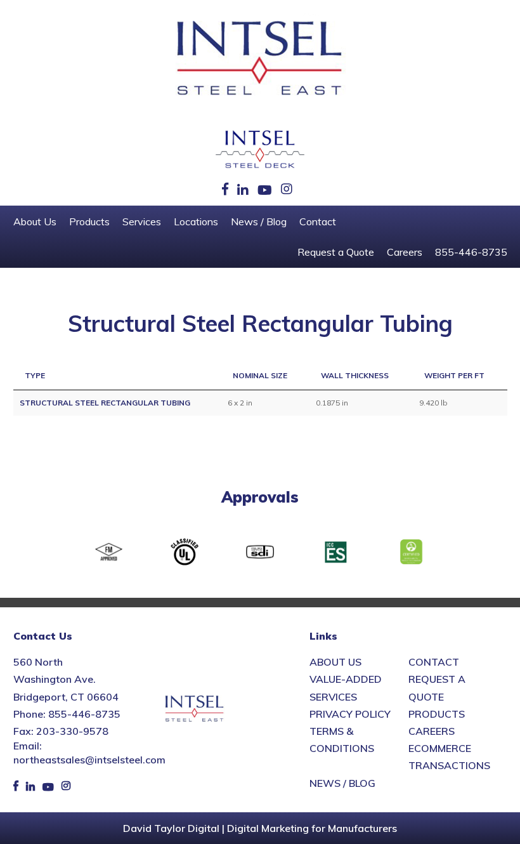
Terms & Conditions (341, 740)
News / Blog (259, 221)
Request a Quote (335, 252)
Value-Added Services (345, 687)
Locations (196, 221)
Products (89, 221)
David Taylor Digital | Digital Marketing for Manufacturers (260, 828)
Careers (404, 252)
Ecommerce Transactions (449, 757)
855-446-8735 (471, 252)
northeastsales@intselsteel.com (89, 759)
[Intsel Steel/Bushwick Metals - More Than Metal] (260, 59)
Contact (317, 221)
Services (141, 221)
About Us (34, 221)
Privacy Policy (350, 714)
